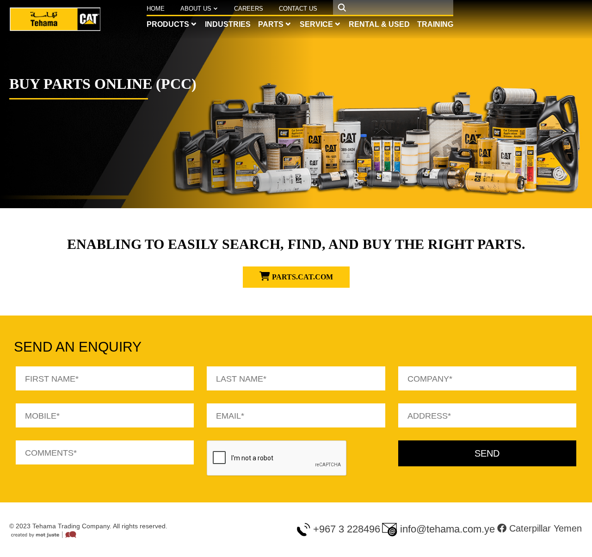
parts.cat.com (301, 277)
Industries (228, 24)
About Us (195, 8)
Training (435, 24)
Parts (271, 24)
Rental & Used (379, 24)
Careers (248, 8)
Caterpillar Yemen (544, 528)
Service (316, 24)
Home (156, 8)
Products (168, 24)
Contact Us (298, 8)
